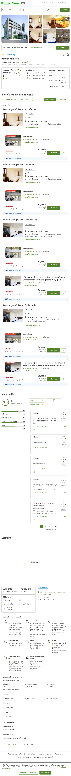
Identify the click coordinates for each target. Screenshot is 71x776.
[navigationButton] (37, 526)
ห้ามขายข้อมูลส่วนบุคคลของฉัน (28, 772)
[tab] (49, 99)
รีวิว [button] (26, 47)
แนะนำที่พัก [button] (6, 47)
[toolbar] (33, 10)
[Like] (63, 54)
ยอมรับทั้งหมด (45, 772)
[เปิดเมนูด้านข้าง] (68, 3)
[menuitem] (48, 3)
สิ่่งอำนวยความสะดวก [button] (36, 47)
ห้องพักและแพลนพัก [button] (17, 47)
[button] (10, 3)
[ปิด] (68, 765)
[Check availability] (63, 153)
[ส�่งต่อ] (68, 54)
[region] (35, 769)
